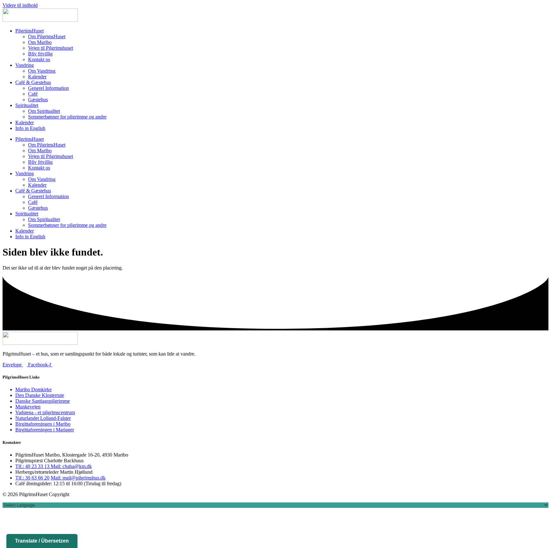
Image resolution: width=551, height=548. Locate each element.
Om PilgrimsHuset (46, 36)
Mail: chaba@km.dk (71, 466)
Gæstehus (38, 99)
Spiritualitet (26, 105)
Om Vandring (41, 71)
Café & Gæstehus (33, 82)
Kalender (37, 76)
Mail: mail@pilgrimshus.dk (78, 477)
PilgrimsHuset (29, 30)
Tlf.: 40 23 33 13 (33, 466)
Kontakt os (39, 59)
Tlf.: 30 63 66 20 (32, 477)
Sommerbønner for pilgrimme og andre (67, 116)
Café (33, 94)
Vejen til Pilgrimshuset (50, 48)
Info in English (30, 128)
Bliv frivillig (40, 53)
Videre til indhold (20, 5)
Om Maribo (40, 42)
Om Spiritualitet (44, 111)
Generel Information (48, 88)
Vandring (24, 65)
